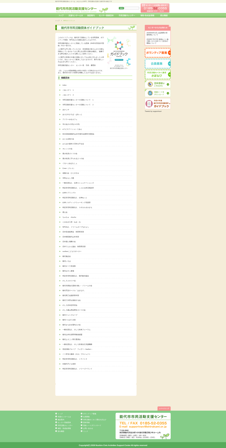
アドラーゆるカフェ (70, 119)
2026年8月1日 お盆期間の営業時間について (157, 34)
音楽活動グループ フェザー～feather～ (78, 349)
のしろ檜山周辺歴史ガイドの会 (74, 310)
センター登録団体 (106, 15)
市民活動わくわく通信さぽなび (94, 420)
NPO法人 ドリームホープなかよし (76, 227)
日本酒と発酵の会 (69, 241)
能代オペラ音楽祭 (69, 266)
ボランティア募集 (89, 414)
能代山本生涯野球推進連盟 (72, 334)
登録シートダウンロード (92, 425)
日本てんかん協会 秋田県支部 (74, 246)
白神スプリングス (69, 193)
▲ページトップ (164, 408)
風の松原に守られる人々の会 (73, 158)
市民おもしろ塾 (68, 178)
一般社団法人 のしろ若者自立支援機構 (77, 344)
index (65, 85)
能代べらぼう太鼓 (69, 320)
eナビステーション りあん (72, 129)
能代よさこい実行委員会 (72, 339)
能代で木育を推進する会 (72, 300)
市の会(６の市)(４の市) (71, 124)
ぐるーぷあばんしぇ (70, 163)
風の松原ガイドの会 (70, 153)
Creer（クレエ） (69, 168)
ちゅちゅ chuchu (69, 217)
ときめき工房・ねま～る (72, 222)
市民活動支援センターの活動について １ (78, 100)
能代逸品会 (67, 256)
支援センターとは (76, 15)
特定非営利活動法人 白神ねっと (75, 198)
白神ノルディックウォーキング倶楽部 (77, 202)
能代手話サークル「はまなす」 (74, 290)
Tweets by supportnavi (153, 111)
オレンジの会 (67, 149)
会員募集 (86, 417)
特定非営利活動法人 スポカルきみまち (77, 207)
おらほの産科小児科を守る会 (73, 144)
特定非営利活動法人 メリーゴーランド (77, 369)
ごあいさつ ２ (68, 95)
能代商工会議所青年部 (71, 295)
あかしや (66, 110)
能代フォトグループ (70, 315)
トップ (61, 15)
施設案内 (91, 15)
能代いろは (67, 261)
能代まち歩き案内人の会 (72, 325)
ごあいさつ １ (68, 90)
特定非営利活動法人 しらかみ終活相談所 (78, 188)
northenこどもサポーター (72, 251)
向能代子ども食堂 (69, 364)
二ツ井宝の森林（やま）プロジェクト (77, 354)
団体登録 (86, 422)
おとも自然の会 (68, 139)
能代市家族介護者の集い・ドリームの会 (77, 286)
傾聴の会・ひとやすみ (71, 173)
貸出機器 (164, 15)
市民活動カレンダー (126, 15)
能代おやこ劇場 (68, 271)
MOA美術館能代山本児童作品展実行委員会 (78, 134)
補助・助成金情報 (147, 15)
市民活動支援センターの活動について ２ (78, 105)
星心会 (65, 212)
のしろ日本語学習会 (70, 305)
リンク (85, 431)
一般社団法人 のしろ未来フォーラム (77, 330)
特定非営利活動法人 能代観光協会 (76, 276)
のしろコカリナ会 (69, 281)
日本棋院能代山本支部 (71, 237)
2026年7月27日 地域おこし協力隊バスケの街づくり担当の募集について (157, 41)
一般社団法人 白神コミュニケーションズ (78, 183)
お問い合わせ (88, 428)
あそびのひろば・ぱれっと (72, 114)
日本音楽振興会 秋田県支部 (73, 232)
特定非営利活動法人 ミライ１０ (75, 359)
